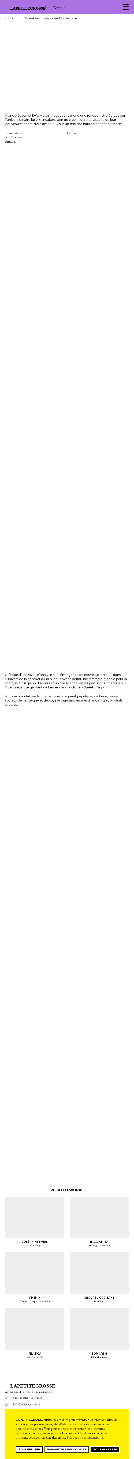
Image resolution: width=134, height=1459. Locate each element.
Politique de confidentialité (85, 1437)
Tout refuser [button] (29, 1449)
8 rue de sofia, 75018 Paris (27, 1397)
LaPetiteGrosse (26, 8)
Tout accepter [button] (105, 1449)
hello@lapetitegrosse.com (27, 1404)
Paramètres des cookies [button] (66, 1449)
